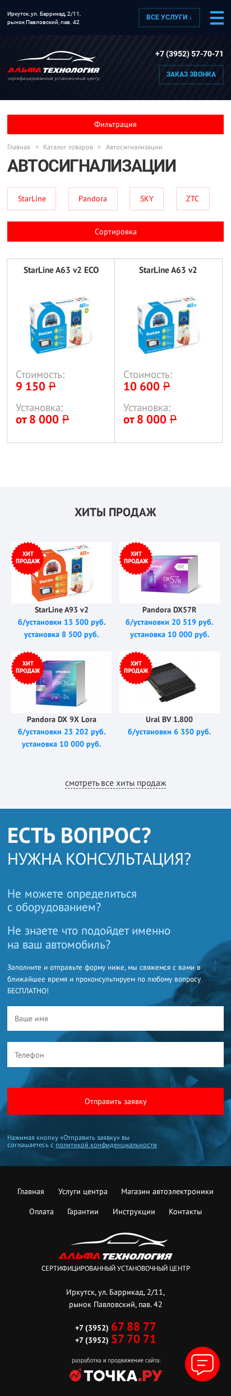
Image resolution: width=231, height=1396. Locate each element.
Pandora (92, 199)
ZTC (192, 199)
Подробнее (60, 350)
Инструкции (134, 1211)
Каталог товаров (68, 147)
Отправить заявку (116, 1101)
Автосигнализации (134, 147)
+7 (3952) (115, 1328)
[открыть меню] (217, 18)
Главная (18, 147)
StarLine (32, 199)
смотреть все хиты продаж (115, 782)
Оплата (41, 1211)
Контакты (185, 1211)
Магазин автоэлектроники (167, 1191)
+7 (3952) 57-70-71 (189, 54)
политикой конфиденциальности (106, 1144)
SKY (147, 199)
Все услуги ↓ (169, 17)
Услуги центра (83, 1191)
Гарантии (83, 1211)
